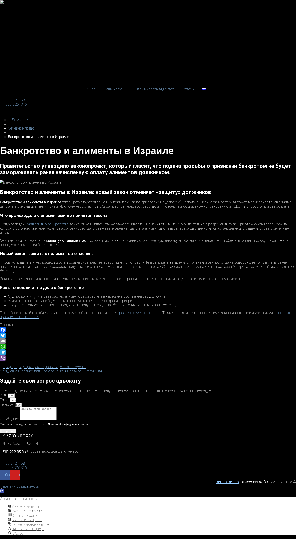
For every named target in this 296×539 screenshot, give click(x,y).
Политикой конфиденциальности (68, 424)
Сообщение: (10, 419)
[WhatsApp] (148, 346)
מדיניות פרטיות (227, 482)
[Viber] (148, 358)
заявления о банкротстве (47, 224)
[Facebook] (148, 330)
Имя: (4, 395)
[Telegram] (148, 352)
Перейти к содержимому (20, 486)
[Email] (148, 341)
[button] (2, 491)
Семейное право (21, 128)
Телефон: (7, 404)
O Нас (90, 89)
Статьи (188, 89)
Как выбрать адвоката (156, 89)
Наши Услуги (113, 89)
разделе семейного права (140, 313)
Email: (5, 400)
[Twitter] (148, 335)
